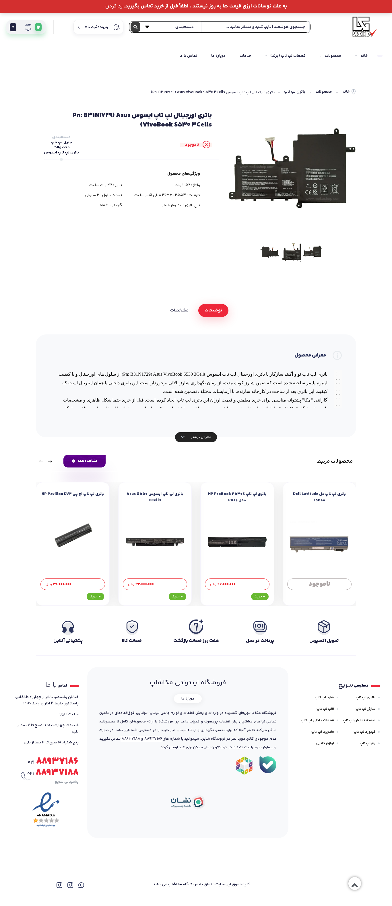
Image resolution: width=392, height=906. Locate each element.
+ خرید (260, 596)
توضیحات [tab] (213, 310)
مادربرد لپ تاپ (322, 732)
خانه (346, 92)
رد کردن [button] (114, 6)
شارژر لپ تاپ (365, 709)
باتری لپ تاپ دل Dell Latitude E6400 (319, 497)
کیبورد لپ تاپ (364, 732)
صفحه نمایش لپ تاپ (359, 720)
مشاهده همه (87, 461)
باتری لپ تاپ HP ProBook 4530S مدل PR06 (237, 497)
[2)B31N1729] (291, 252)
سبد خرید (21, 27)
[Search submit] (135, 27)
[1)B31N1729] (291, 170)
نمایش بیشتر (200, 437)
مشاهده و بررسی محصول (319, 584)
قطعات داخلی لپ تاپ (317, 720)
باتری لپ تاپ (294, 92)
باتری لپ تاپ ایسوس (61, 152)
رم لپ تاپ (367, 743)
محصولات (324, 92)
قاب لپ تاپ (325, 709)
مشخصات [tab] (179, 310)
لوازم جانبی (325, 743)
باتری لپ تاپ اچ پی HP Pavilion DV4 (73, 494)
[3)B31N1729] (270, 252)
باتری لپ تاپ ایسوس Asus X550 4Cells (155, 497)
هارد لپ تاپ (324, 697)
